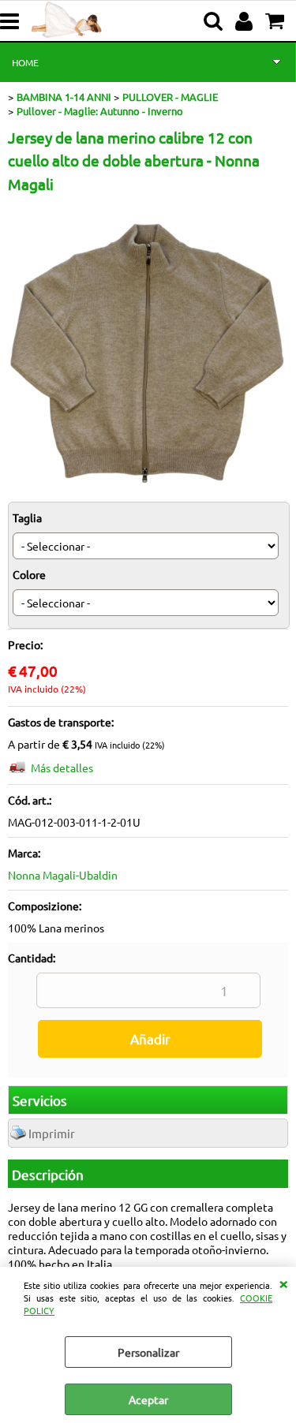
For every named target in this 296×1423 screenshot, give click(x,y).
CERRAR (283, 1282)
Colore (29, 574)
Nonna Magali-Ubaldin (63, 875)
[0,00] (276, 21)
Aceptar (148, 1399)
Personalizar (148, 1352)
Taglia (27, 517)
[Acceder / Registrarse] (245, 21)
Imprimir (51, 1133)
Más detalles (62, 767)
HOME (25, 62)
